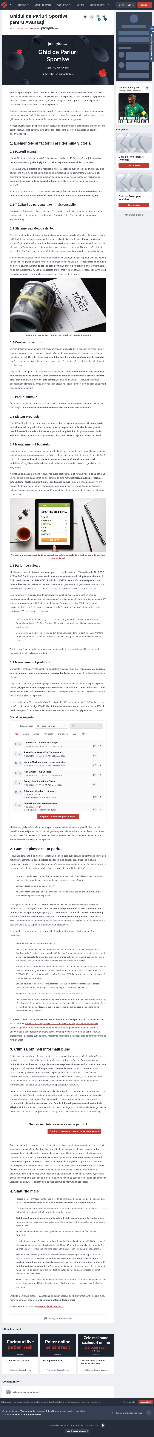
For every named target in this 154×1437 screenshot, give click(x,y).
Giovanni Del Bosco (24, 28)
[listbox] (51, 726)
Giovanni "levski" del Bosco (50, 1306)
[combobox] (86, 726)
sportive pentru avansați (77, 1431)
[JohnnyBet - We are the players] (4, 5)
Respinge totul (129, 1402)
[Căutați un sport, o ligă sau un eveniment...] (11, 5)
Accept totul (145, 1402)
